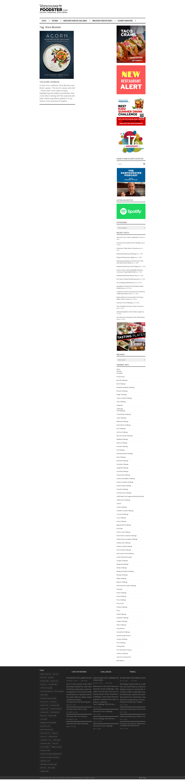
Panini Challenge (121, 593)
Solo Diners (45, 743)
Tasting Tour (56, 747)
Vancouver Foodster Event (49, 757)
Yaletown (44, 771)
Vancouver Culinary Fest (124, 657)
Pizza (43, 736)
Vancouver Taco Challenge (124, 303)
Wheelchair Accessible (48, 764)
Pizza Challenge (121, 600)
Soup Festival (120, 628)
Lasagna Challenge (122, 560)
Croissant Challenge (122, 514)
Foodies (44, 705)
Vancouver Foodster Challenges (75, 20)
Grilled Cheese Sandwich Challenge (127, 539)
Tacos (55, 743)
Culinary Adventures (125, 20)
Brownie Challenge (122, 391)
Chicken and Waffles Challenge (126, 478)
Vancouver (45, 750)
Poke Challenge (121, 457)
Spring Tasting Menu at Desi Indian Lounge (129, 312)
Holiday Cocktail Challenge (124, 546)
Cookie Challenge (122, 507)
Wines (51, 768)
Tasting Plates (121, 646)
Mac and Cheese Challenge (125, 436)
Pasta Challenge (121, 596)
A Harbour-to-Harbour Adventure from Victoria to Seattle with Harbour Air (137, 725)
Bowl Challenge (121, 384)
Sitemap (119, 371)
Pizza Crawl (120, 603)
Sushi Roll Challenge (122, 471)
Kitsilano (52, 715)
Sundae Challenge (122, 639)
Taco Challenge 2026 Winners (125, 282)
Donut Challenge (121, 521)
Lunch (43, 719)
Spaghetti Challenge (122, 468)
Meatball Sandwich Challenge (125, 571)
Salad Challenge (121, 614)
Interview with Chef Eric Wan (76, 709)
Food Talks (120, 528)
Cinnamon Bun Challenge (124, 493)
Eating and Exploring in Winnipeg (126, 254)
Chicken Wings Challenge (124, 486)
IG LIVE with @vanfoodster (124, 557)
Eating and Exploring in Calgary (126, 257)
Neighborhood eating (48, 722)
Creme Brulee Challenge (124, 414)
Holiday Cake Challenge (123, 543)
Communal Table (46, 691)
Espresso (44, 702)
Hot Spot (44, 712)
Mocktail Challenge (122, 575)
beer (43, 677)
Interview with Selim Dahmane (77, 724)
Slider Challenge (121, 625)
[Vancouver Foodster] (54, 12)
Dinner (43, 695)
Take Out (44, 747)
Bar (55, 674)
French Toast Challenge (123, 532)
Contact (119, 503)
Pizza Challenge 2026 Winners (104, 719)
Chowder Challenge (122, 489)
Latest (44, 20)
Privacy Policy (120, 377)
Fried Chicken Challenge (124, 425)
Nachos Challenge (122, 443)
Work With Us (120, 660)
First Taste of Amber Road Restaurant (127, 279)
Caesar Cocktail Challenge (124, 398)
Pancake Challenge (122, 446)
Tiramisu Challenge (122, 653)
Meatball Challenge (122, 439)
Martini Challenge (122, 568)
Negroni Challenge (122, 582)
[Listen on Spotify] (131, 218)
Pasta (55, 733)
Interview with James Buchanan (81, 678)
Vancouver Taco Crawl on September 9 (128, 237)
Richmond (53, 736)
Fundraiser (54, 705)
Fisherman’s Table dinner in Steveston (128, 248)
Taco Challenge (121, 643)
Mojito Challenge (121, 578)
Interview (55, 712)
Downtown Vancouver (48, 698)
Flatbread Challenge (122, 421)
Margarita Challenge (122, 564)
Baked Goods (45, 674)
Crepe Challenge (121, 418)
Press (118, 610)
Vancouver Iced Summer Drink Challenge (128, 243)
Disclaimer (120, 373)
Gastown (44, 709)
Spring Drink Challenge (123, 632)
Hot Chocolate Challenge (124, 550)
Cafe (43, 684)
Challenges (120, 409)
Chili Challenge (121, 411)
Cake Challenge (121, 402)
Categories (120, 405)
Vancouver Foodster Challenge (50, 754)
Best (50, 677)
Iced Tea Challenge (122, 432)
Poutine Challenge (122, 607)
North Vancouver (46, 729)
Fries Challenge (121, 428)
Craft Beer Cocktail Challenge (125, 511)
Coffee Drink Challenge (123, 500)
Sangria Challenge (122, 621)
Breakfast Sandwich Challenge (126, 387)
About (118, 369)
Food (53, 702)
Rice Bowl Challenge (122, 461)
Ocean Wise (45, 733)
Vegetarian (45, 761)
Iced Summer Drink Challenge (125, 553)
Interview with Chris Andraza (76, 716)
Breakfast (44, 681)
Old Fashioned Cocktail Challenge (126, 585)
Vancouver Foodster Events (102, 20)
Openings (119, 589)
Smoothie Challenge (122, 464)
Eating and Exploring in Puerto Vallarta (128, 266)
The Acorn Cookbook (49, 82)
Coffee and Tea (46, 688)
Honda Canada (55, 709)
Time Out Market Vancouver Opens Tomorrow (130, 306)
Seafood (56, 740)
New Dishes (45, 726)
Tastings (55, 20)
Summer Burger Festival (123, 635)
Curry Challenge (121, 518)
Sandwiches (45, 740)
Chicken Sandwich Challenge (125, 482)
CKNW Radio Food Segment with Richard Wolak (130, 496)
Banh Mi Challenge (122, 380)
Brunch (54, 681)
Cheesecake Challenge (123, 475)
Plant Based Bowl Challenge (125, 453)
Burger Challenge (122, 394)
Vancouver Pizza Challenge (103, 726)
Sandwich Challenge (122, 618)
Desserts (59, 691)
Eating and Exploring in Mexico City (127, 275)
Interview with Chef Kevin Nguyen (78, 702)
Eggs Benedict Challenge (124, 525)
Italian (43, 715)
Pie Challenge (121, 450)
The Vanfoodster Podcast (124, 650)
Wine (43, 768)
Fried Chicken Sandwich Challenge (127, 535)
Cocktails (52, 684)
